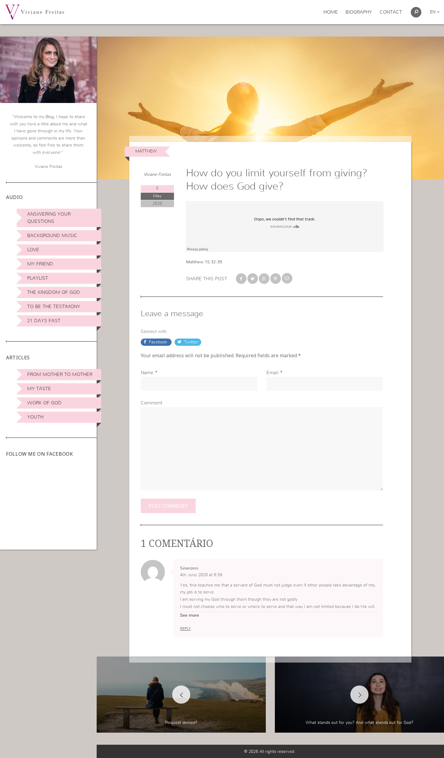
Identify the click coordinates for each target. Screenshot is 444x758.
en (433, 12)
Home (330, 12)
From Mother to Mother (59, 374)
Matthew (146, 151)
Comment (151, 402)
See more (189, 615)
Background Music (52, 235)
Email (272, 372)
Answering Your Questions (49, 218)
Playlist (37, 278)
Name (147, 372)
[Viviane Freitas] (34, 12)
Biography (359, 12)
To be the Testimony (53, 306)
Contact (391, 12)
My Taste (39, 388)
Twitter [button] (190, 342)
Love (33, 249)
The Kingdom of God (53, 292)
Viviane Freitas (157, 174)
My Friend (40, 264)
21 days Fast (43, 320)
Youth (35, 417)
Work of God (44, 402)
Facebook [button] (158, 342)
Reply (185, 628)
